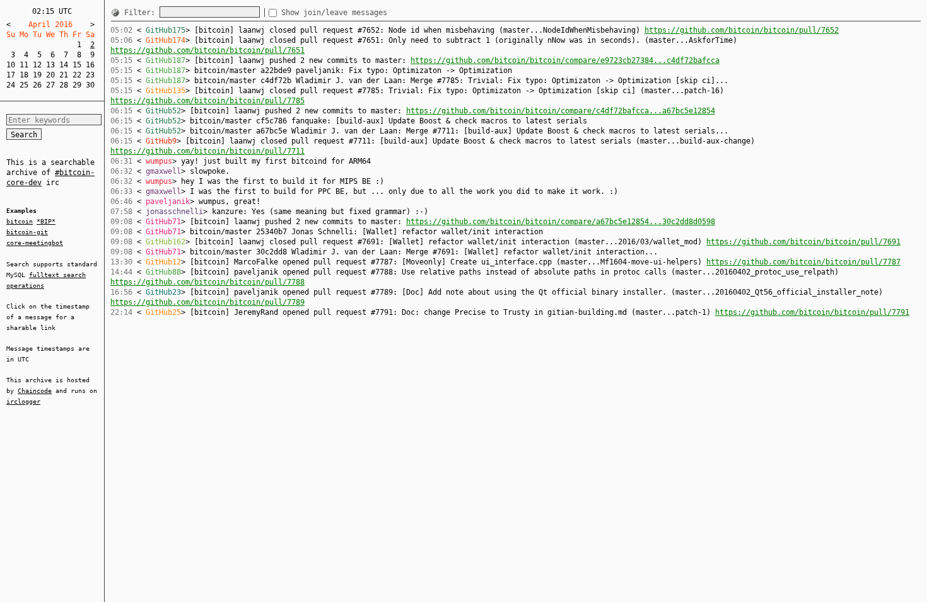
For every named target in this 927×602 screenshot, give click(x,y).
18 (24, 75)
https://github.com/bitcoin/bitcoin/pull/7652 (741, 30)
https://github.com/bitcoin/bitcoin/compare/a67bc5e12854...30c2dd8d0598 (560, 221)
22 (77, 75)
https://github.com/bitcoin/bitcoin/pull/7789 (207, 302)
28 (63, 85)
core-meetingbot (34, 242)
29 (77, 85)
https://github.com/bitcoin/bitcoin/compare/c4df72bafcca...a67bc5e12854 (560, 110)
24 (10, 85)
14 (63, 64)
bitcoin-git (27, 232)
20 (50, 75)
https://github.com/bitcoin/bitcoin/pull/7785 (207, 100)
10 (10, 64)
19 (37, 75)
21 (63, 75)
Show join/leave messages (334, 12)
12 (37, 64)
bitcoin (19, 221)
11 (24, 64)
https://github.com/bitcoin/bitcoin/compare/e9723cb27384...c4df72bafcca (565, 60)
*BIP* (46, 221)
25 (24, 85)
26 (37, 85)
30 (90, 85)
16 (90, 64)
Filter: (142, 12)
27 (50, 85)
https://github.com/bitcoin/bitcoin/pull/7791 (812, 312)
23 (90, 75)
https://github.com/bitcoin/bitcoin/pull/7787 (803, 262)
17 (10, 75)
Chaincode (35, 390)
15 (77, 64)
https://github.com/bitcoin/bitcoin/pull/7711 (207, 151)
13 (50, 64)
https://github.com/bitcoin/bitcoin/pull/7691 (803, 241)
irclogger (23, 401)
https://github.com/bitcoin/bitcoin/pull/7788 (207, 282)
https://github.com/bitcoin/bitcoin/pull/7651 (207, 50)
